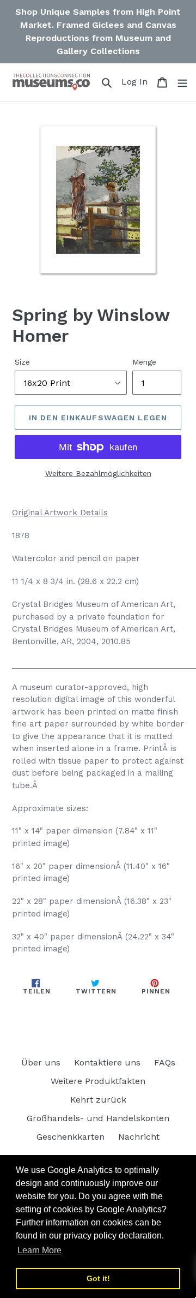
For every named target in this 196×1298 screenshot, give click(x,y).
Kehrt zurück (98, 1099)
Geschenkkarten (70, 1137)
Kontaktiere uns (107, 1062)
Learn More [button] (39, 1250)
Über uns (40, 1062)
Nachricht (139, 1137)
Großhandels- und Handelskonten (98, 1118)
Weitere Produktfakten (98, 1081)
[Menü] (182, 82)
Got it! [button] (98, 1278)
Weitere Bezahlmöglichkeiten (98, 473)
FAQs (164, 1062)
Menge (144, 362)
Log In (136, 81)
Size (22, 362)
